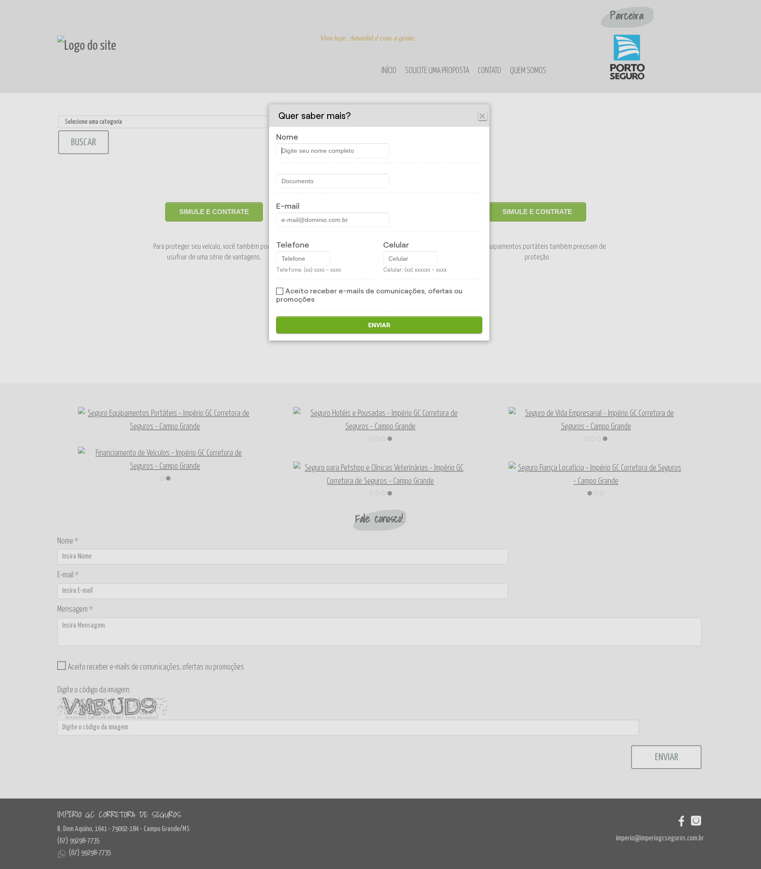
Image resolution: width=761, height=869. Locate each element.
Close (482, 115)
